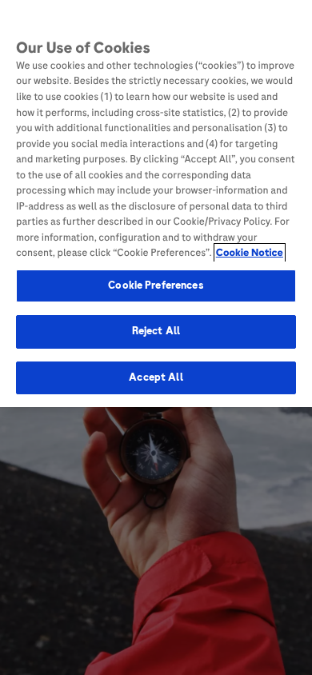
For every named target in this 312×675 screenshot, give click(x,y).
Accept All (155, 377)
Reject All (156, 331)
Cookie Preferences (155, 285)
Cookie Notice (249, 253)
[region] (156, 203)
